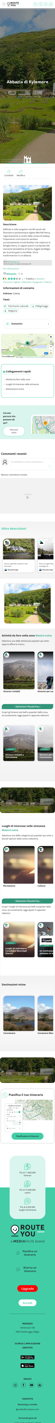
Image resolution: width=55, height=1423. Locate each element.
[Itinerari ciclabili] (19, 670)
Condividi (8, 175)
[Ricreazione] (19, 865)
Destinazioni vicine (14, 389)
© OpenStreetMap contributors (43, 357)
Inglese (17, 282)
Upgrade (27, 1288)
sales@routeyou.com (28, 1409)
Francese (7, 282)
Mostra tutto (43, 635)
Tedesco (48, 282)
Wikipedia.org (14, 262)
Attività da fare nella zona (17, 379)
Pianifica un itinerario (30, 1253)
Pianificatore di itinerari (27, 1136)
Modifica (21, 175)
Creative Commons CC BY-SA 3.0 (22, 161)
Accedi (27, 1303)
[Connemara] (19, 1013)
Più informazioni (11, 268)
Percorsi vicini (14, 431)
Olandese (26, 282)
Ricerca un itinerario (30, 1269)
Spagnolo (37, 282)
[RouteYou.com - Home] (13, 4)
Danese (40, 278)
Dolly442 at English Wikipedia (16, 160)
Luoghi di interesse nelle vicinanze (22, 384)
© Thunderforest (29, 357)
